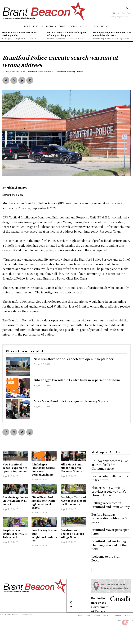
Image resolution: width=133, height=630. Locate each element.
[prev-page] (93, 570)
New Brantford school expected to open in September (73, 359)
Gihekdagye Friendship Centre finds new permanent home (77, 380)
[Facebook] (5, 80)
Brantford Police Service (13, 71)
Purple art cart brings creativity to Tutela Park (15, 533)
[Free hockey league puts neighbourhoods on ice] (44, 522)
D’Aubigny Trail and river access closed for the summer (73, 501)
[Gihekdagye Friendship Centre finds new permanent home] (18, 388)
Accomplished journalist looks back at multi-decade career (112, 33)
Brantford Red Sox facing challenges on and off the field (109, 545)
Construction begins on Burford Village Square (72, 533)
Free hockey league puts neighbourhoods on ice (44, 535)
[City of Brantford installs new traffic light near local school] (44, 489)
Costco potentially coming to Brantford (109, 478)
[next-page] (99, 570)
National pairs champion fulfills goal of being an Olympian (66, 33)
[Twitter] (13, 80)
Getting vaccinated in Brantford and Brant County (110, 505)
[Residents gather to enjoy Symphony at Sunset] (15, 489)
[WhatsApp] (29, 80)
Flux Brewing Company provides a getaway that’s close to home (108, 491)
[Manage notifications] (125, 622)
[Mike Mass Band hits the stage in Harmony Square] (18, 409)
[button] (127, 8)
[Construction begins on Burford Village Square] (73, 522)
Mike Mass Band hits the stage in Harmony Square (71, 401)
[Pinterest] (21, 80)
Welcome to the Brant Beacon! (106, 558)
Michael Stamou (17, 187)
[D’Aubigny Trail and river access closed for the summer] (73, 489)
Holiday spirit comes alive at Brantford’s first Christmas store (109, 465)
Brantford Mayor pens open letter (110, 532)
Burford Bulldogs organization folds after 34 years (109, 518)
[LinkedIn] (71, 606)
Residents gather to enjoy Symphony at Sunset (15, 501)
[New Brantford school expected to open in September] (18, 367)
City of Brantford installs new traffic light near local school (43, 502)
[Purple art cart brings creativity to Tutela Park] (15, 522)
